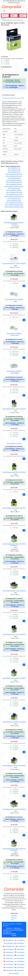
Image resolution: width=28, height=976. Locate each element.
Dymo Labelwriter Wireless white (14, 207)
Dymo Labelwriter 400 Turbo (14, 182)
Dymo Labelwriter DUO (14, 198)
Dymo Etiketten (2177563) (14, 443)
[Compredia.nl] (17, 946)
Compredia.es (20, 940)
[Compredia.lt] (10, 973)
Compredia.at (20, 949)
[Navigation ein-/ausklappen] (4, 10)
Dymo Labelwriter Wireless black (14, 204)
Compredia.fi (9, 958)
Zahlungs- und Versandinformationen (9, 932)
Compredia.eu (9, 952)
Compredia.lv (20, 970)
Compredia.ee (10, 970)
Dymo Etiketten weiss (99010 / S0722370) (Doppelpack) (14, 849)
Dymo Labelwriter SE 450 (14, 200)
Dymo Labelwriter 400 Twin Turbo (14, 186)
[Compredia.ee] (5, 970)
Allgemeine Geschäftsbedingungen (13, 930)
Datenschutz (17, 928)
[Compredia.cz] (5, 964)
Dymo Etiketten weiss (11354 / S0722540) (14, 591)
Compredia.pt (10, 961)
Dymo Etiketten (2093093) (14, 371)
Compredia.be (10, 949)
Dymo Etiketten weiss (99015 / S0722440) (14, 722)
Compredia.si (20, 964)
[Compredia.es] (16, 940)
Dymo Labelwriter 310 (14, 168)
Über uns (14, 917)
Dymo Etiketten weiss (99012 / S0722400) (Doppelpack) (14, 544)
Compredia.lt (15, 973)
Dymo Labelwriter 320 (14, 170)
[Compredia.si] (16, 964)
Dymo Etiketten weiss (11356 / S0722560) (14, 809)
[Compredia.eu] (4, 952)
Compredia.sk (9, 967)
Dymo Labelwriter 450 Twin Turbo (14, 196)
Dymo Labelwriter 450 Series (14, 192)
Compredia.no (20, 958)
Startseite (3, 18)
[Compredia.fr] (15, 943)
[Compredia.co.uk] (4, 946)
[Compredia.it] (5, 943)
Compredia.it (9, 943)
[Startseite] (14, 889)
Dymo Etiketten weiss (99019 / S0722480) (14, 472)
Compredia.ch (20, 952)
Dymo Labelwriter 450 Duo (14, 190)
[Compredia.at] (16, 949)
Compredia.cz (10, 964)
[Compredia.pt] (5, 961)
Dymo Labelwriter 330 (14, 172)
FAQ (12, 919)
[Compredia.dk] (5, 955)
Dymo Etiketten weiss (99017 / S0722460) (14, 678)
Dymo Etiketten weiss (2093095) (14, 299)
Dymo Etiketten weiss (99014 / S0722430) (14, 765)
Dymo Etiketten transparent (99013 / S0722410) (14, 223)
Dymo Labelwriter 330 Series (14, 174)
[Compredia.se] (16, 955)
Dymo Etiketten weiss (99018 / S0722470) (14, 508)
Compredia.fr (20, 943)
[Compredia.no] (15, 958)
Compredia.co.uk (9, 946)
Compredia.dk (10, 955)
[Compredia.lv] (16, 970)
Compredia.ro (20, 967)
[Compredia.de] (5, 940)
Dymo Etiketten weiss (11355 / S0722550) (14, 634)
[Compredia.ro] (16, 967)
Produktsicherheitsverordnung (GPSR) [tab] (13, 98)
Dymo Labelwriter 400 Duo (14, 180)
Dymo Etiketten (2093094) (14, 333)
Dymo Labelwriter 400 (14, 178)
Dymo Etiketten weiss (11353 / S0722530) (14, 409)
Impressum (9, 928)
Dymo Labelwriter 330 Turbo (14, 176)
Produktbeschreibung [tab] (8, 95)
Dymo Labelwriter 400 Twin (14, 184)
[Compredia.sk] (5, 967)
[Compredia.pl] (16, 961)
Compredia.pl (20, 961)
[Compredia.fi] (5, 958)
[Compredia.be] (5, 949)
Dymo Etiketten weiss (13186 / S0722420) (14, 263)
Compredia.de (10, 940)
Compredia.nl (21, 946)
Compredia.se (20, 955)
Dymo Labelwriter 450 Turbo (14, 194)
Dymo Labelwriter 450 (14, 188)
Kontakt (14, 935)
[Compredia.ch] (16, 952)
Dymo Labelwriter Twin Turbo (14, 202)
